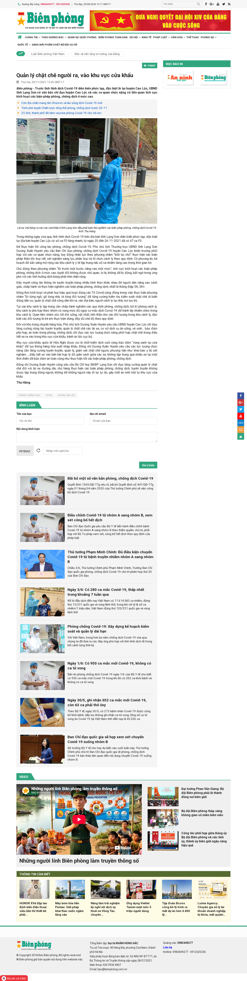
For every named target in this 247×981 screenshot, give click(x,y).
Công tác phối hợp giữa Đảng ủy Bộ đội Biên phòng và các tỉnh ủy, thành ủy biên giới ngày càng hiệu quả (204, 839)
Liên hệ (167, 947)
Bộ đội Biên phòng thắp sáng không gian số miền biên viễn (202, 813)
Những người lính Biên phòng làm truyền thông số (79, 861)
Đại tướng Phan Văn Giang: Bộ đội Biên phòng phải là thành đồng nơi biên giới (202, 793)
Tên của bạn (24, 413)
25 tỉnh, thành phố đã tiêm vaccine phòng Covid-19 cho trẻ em (61, 113)
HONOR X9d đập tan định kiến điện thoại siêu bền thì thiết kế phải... (33, 909)
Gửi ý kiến (148, 465)
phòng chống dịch (29, 395)
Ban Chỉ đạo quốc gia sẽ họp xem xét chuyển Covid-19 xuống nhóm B (106, 739)
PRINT (151, 65)
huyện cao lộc (66, 395)
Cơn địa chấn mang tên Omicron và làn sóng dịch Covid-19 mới (61, 103)
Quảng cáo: (178, 942)
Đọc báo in (174, 64)
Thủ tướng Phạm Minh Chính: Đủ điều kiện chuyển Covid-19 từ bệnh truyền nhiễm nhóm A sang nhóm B (110, 557)
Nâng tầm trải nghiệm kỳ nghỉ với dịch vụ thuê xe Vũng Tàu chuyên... (105, 909)
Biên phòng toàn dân (113, 37)
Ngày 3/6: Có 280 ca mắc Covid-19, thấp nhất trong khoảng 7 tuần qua (106, 592)
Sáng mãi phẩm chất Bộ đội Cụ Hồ (54, 44)
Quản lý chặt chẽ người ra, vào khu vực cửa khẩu (74, 75)
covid (49, 395)
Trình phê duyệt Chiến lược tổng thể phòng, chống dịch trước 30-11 (64, 108)
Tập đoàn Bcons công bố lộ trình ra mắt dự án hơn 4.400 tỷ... (176, 909)
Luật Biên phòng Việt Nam (47, 54)
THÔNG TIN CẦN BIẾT (35, 874)
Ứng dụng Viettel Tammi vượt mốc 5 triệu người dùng (138, 907)
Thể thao (192, 37)
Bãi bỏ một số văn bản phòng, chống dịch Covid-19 (110, 478)
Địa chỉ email (98, 413)
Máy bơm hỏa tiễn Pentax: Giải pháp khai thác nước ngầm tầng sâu (69, 909)
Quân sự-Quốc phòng (82, 37)
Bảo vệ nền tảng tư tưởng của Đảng (97, 54)
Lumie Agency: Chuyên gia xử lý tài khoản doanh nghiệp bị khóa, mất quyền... (212, 909)
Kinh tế (146, 37)
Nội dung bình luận (28, 429)
